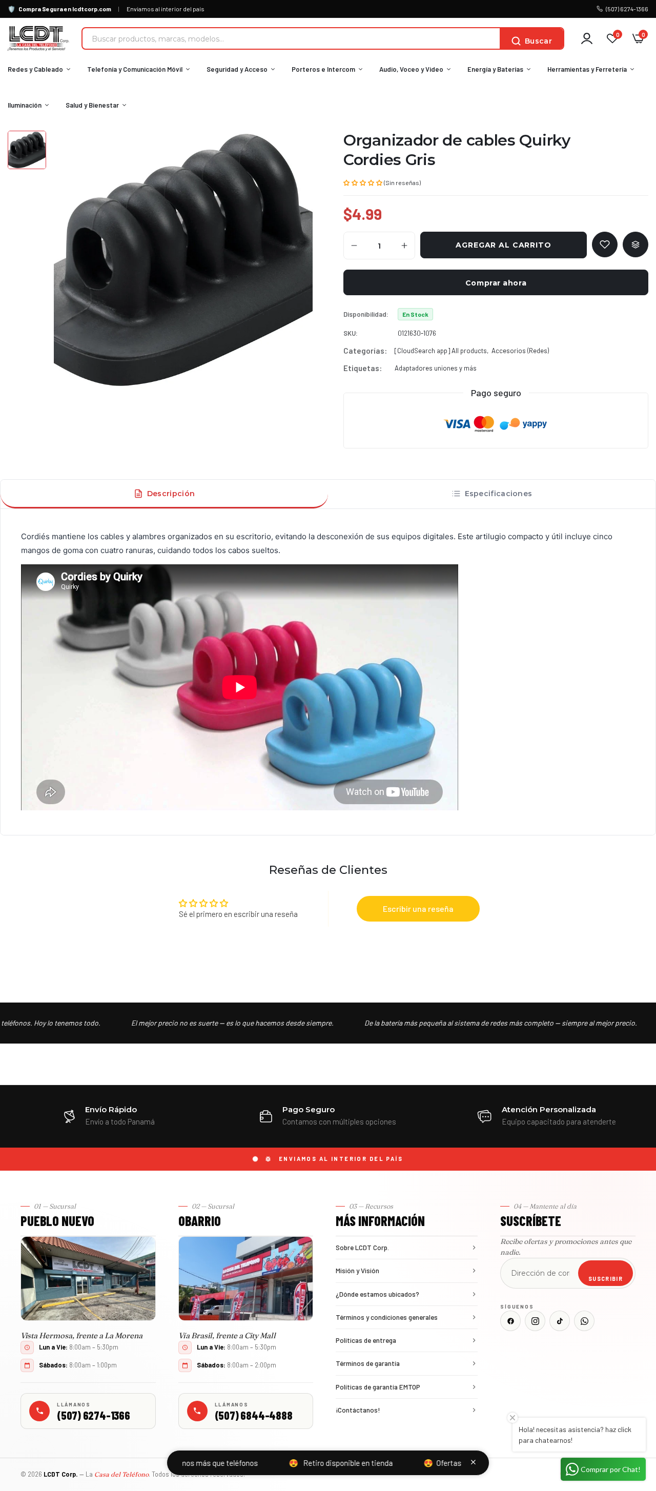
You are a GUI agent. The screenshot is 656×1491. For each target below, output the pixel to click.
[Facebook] (510, 1321)
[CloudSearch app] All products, (441, 350)
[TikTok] (559, 1321)
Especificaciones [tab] (498, 493)
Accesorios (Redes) (520, 350)
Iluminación (25, 105)
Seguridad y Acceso (237, 69)
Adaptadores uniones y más (436, 368)
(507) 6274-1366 (627, 9)
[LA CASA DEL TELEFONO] (38, 38)
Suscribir (605, 1278)
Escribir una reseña (418, 908)
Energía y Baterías (495, 69)
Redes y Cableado (35, 69)
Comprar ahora (495, 283)
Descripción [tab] (171, 493)
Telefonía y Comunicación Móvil (134, 69)
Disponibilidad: (365, 314)
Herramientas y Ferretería (587, 69)
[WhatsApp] (584, 1321)
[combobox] (291, 38)
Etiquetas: (362, 368)
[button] (362, 182)
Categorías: (365, 350)
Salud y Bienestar (92, 105)
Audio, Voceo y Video (411, 69)
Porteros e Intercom (323, 69)
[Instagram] (535, 1321)
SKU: (350, 333)
